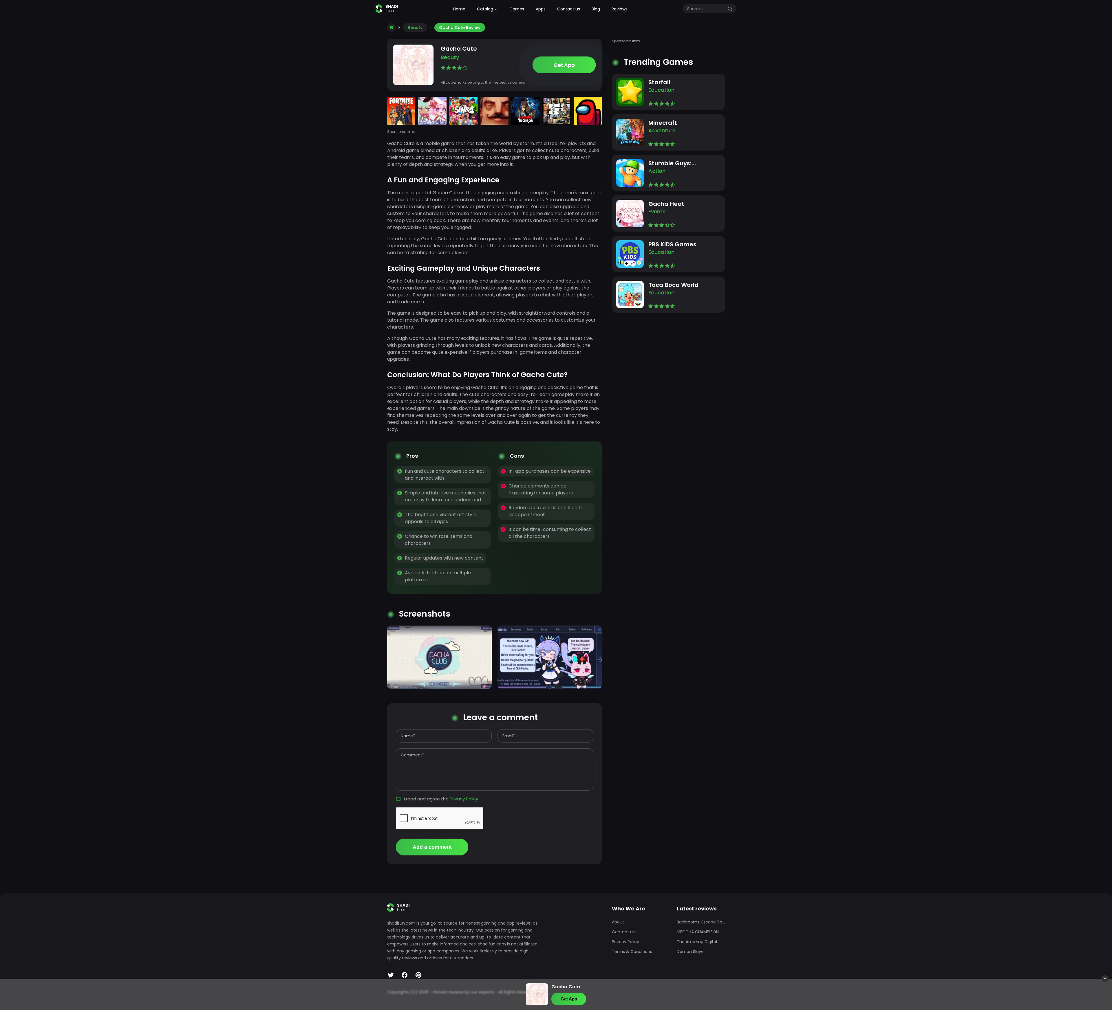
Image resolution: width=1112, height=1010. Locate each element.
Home (459, 9)
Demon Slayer (691, 951)
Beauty (415, 27)
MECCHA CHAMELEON (698, 932)
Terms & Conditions (632, 951)
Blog (596, 9)
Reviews (620, 9)
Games (516, 9)
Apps (541, 9)
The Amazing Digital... (698, 942)
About (618, 922)
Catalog (485, 9)
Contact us (568, 9)
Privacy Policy (464, 799)
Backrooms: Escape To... (701, 922)
